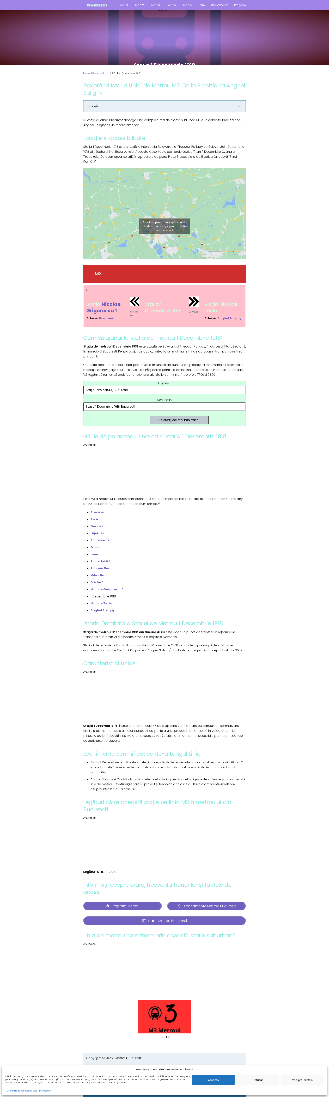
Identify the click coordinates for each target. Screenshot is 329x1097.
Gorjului (96, 526)
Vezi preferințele (302, 1080)
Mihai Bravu (99, 575)
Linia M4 (171, 5)
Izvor (94, 554)
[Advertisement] (164, 36)
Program (240, 5)
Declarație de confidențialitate (22, 1090)
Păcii (94, 519)
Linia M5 (187, 5)
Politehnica (99, 540)
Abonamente (219, 5)
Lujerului (97, 533)
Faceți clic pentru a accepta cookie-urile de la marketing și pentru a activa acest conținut (165, 226)
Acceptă (213, 1080)
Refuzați (258, 1080)
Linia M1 (123, 5)
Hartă (201, 5)
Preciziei (106, 318)
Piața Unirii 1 (100, 561)
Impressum (45, 1090)
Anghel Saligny (229, 318)
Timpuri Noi (99, 568)
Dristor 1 (96, 582)
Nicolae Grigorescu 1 (103, 307)
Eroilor (95, 547)
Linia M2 (139, 5)
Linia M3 (155, 5)
